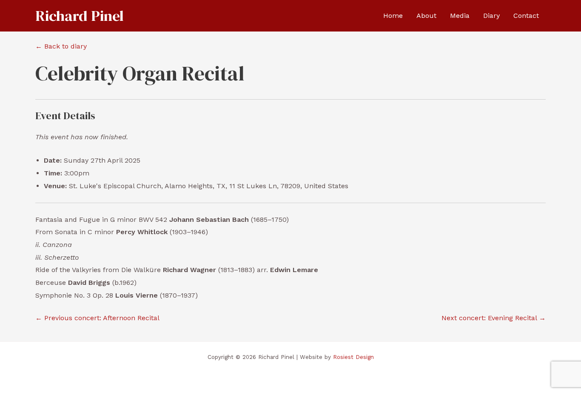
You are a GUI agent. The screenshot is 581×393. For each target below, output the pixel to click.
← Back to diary (61, 46)
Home (393, 15)
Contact (526, 15)
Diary (491, 15)
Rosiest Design (353, 357)
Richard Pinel (79, 16)
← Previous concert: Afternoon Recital (97, 318)
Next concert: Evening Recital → (493, 318)
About (426, 15)
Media (460, 15)
